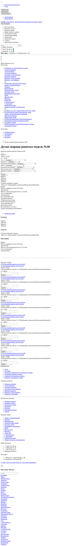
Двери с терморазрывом (12, 418)
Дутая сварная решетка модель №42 (12, 278)
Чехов (2, 477)
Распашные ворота (10, 126)
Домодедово (5, 482)
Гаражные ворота (23, 121)
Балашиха (4, 475)
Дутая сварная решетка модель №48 (12, 355)
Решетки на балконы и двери (13, 377)
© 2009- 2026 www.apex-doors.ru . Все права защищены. (18, 462)
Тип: (2, 160)
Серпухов (4, 524)
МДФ (6, 95)
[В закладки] (1, 153)
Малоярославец (6, 541)
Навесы (6, 411)
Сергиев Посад (5, 522)
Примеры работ (9, 132)
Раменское (4, 519)
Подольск (4, 516)
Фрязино (3, 487)
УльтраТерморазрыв (25, 119)
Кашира (3, 490)
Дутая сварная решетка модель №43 (12, 291)
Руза (2, 521)
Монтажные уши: (6, 169)
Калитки (7, 408)
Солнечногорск (6, 529)
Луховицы (4, 499)
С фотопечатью (9, 102)
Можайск (4, 504)
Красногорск (5, 495)
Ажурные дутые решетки (12, 75)
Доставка (7, 135)
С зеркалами (8, 103)
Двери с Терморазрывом (12, 85)
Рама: (2, 165)
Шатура (3, 526)
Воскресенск (5, 536)
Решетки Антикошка (11, 394)
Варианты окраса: (6, 171)
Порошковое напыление (12, 93)
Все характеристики (7, 196)
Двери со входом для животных (14, 107)
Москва (3, 502)
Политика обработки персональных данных (18, 372)
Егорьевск (4, 483)
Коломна (3, 494)
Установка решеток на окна (13, 374)
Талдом (3, 532)
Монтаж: (3, 162)
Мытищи (4, 505)
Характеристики (9, 213)
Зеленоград (4, 539)
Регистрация (8, 18)
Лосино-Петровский (7, 497)
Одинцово (4, 510)
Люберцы (4, 500)
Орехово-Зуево (5, 512)
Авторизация (8, 17)
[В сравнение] (3, 153)
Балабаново (4, 542)
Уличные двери (9, 92)
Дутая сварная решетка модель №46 (12, 329)
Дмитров (3, 480)
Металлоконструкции (27, 124)
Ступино (3, 531)
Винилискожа (8, 88)
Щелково (4, 527)
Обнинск (4, 544)
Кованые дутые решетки (12, 78)
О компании (8, 134)
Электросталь (5, 485)
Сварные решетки (10, 70)
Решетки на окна (22, 68)
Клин (2, 492)
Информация (5, 366)
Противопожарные (10, 115)
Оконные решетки (6, 381)
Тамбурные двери (10, 105)
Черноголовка (5, 478)
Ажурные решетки (10, 73)
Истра (3, 489)
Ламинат (7, 87)
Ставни (13, 122)
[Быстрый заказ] (7, 275)
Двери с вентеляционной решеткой (15, 114)
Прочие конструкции (7, 398)
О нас (6, 6)
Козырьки (7, 406)
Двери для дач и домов (28, 110)
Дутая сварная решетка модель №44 (12, 304)
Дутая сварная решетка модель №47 (12, 342)
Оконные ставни (9, 403)
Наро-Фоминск (5, 507)
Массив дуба (8, 97)
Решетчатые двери (10, 117)
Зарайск (3, 537)
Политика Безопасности (12, 5)
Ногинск (3, 509)
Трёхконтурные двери (11, 90)
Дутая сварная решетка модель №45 (12, 317)
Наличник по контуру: (8, 167)
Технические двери (24, 112)
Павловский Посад (7, 514)
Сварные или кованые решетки (14, 376)
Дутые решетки (9, 71)
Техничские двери (10, 405)
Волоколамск (5, 534)
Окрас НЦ (7, 100)
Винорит (7, 98)
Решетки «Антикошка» (11, 80)
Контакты (7, 137)
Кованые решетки (10, 76)
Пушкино (4, 517)
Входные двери (21, 83)
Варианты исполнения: (8, 163)
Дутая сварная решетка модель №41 (12, 266)
